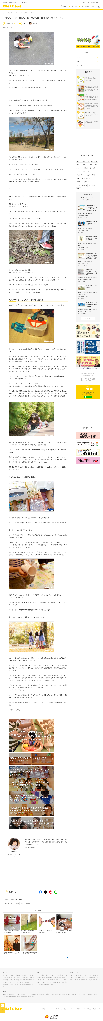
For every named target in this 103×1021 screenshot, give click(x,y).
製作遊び (18, 975)
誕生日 (78, 188)
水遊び (11, 980)
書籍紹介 (52, 980)
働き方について (44, 980)
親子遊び (24, 982)
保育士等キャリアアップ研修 (89, 975)
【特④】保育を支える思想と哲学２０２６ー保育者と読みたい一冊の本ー (91, 272)
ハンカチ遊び (17, 982)
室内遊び (5, 975)
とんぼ (78, 171)
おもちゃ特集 (15, 903)
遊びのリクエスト (68, 1009)
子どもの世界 (58, 975)
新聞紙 (93, 175)
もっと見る (88, 318)
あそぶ (79, 57)
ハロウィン (80, 168)
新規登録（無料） (95, 2)
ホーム (4, 13)
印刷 (24, 23)
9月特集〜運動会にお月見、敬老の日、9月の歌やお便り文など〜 (33, 994)
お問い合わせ (58, 1009)
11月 (86, 168)
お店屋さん (80, 181)
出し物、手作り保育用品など (22, 984)
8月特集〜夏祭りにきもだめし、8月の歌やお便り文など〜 (70, 994)
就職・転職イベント (83, 980)
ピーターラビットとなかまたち (91, 286)
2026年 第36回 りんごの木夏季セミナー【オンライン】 (91, 304)
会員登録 (77, 1009)
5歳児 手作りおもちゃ (83, 161)
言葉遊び (22, 980)
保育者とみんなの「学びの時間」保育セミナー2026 (91, 223)
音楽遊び (16, 980)
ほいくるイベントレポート (50, 982)
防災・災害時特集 (8, 994)
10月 (84, 171)
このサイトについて (47, 1009)
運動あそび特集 (92, 994)
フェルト (83, 164)
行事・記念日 (57, 977)
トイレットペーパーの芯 (84, 178)
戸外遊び (11, 975)
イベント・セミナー (83, 65)
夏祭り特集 (31, 996)
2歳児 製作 (94, 161)
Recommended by (63, 957)
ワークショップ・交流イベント (79, 977)
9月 (88, 171)
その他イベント (94, 980)
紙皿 (96, 164)
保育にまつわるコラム (30, 13)
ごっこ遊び (13, 977)
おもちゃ (6, 903)
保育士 (28, 903)
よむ (78, 61)
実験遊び (29, 980)
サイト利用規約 (86, 1009)
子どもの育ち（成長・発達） (45, 975)
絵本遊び (31, 977)
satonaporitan (32, 847)
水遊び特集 (24, 996)
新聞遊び (6, 977)
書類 (51, 977)
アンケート (59, 980)
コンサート (73, 980)
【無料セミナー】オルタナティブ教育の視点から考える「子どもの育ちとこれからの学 (91, 256)
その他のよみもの (49, 984)
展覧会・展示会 (93, 977)
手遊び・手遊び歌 (22, 977)
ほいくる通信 (63, 982)
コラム (21, 13)
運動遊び (5, 980)
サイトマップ (96, 1009)
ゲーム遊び (31, 975)
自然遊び (24, 975)
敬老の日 (92, 168)
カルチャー (40, 984)
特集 (4, 991)
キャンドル (92, 185)
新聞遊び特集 (16, 996)
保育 (22, 903)
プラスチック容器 (82, 185)
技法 (78, 164)
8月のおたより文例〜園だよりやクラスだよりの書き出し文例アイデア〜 (91, 114)
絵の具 (90, 164)
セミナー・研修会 (75, 975)
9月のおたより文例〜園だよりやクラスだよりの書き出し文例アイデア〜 (91, 79)
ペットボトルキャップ (83, 175)
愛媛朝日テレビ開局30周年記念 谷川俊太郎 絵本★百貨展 (92, 238)
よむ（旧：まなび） (13, 13)
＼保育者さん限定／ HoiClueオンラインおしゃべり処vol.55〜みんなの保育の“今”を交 (91, 208)
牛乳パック (88, 181)
